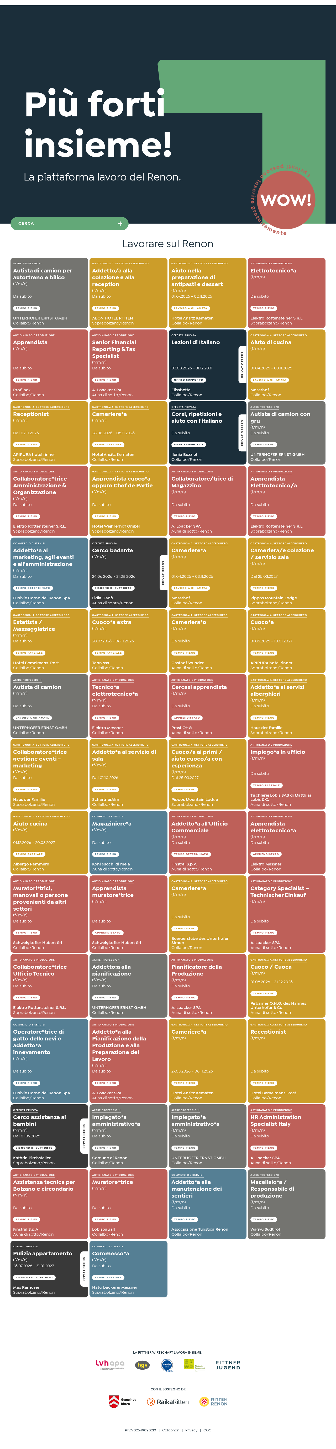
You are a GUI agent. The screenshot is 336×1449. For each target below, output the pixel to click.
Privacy (191, 1430)
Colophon (170, 1430)
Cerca (26, 223)
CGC (207, 1430)
